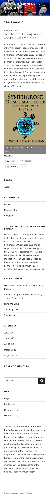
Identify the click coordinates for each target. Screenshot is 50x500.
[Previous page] (7, 147)
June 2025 (9, 338)
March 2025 (10, 350)
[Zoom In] (32, 147)
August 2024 (10, 355)
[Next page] (11, 147)
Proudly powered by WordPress (18, 493)
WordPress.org (11, 415)
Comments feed (12, 410)
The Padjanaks (11, 309)
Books (7, 204)
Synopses (9, 215)
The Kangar (10, 315)
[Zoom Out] (27, 147)
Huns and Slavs (11, 304)
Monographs (10, 210)
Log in (7, 398)
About (7, 187)
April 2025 (9, 344)
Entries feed (10, 404)
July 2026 (9, 333)
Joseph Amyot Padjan (19, 6)
